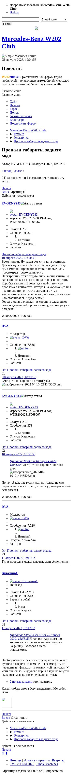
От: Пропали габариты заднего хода (27, 370)
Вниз (5, 192)
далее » (19, 170)
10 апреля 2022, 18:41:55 (19, 377)
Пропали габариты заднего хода (24, 254)
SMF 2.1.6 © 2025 (22, 764)
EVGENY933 (11, 203)
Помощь (15, 760)
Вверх (6, 717)
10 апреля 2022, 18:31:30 (18, 258)
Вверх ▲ (58, 760)
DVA (5, 326)
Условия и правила (37, 760)
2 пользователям (21, 681)
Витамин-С (10, 573)
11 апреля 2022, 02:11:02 (18, 558)
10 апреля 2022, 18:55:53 (18, 454)
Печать (6, 188)
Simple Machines (47, 764)
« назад (7, 170)
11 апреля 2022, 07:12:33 (18, 628)
